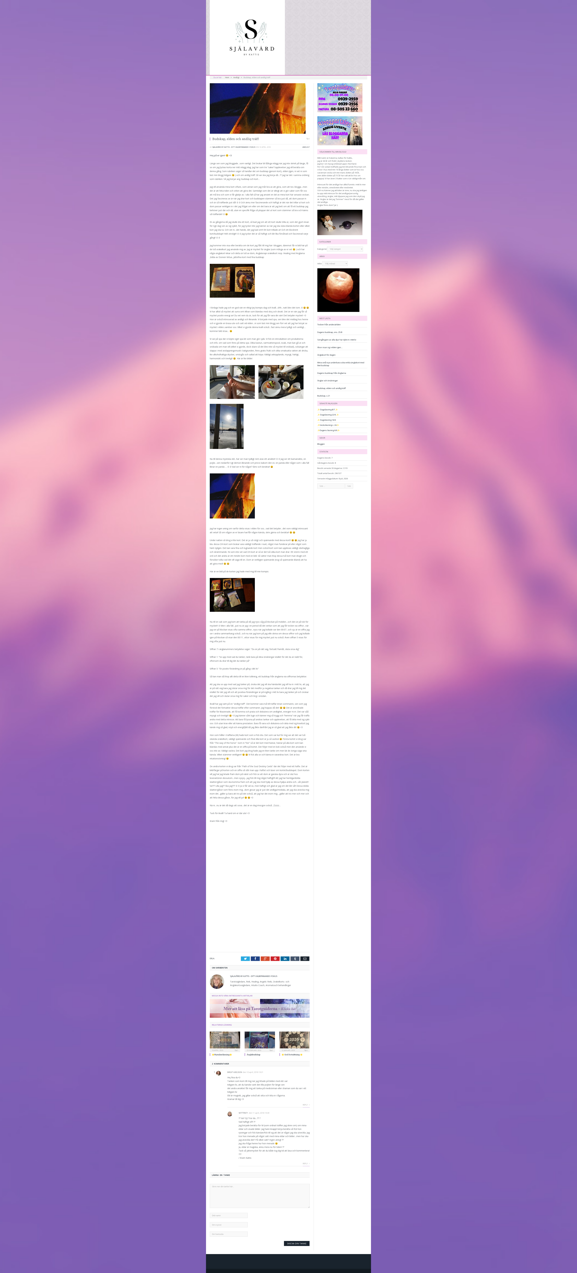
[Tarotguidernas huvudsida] (260, 1016)
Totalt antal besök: (326, 473)
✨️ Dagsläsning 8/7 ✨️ (327, 409)
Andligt (306, 147)
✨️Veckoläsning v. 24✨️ (328, 425)
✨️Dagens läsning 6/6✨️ (328, 430)
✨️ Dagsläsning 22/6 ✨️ (328, 414)
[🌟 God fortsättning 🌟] (294, 1041)
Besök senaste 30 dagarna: (330, 468)
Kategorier (322, 249)
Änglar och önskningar (327, 380)
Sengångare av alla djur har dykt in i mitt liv (336, 339)
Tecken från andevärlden (329, 324)
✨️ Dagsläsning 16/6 (326, 420)
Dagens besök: (324, 457)
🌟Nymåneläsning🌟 (222, 1054)
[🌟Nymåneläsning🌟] (225, 1041)
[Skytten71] (247, 37)
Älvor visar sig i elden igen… (330, 347)
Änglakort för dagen (326, 355)
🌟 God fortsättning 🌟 (292, 1054)
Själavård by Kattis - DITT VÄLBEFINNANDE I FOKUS (233, 147)
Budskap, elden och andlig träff (331, 388)
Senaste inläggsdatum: (328, 478)
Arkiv (319, 263)
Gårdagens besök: (326, 463)
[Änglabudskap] (260, 1041)
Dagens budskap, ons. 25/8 (329, 332)
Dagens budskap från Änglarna (331, 373)
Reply (305, 1105)
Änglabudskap (253, 1054)
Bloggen (321, 444)
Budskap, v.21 (323, 395)
